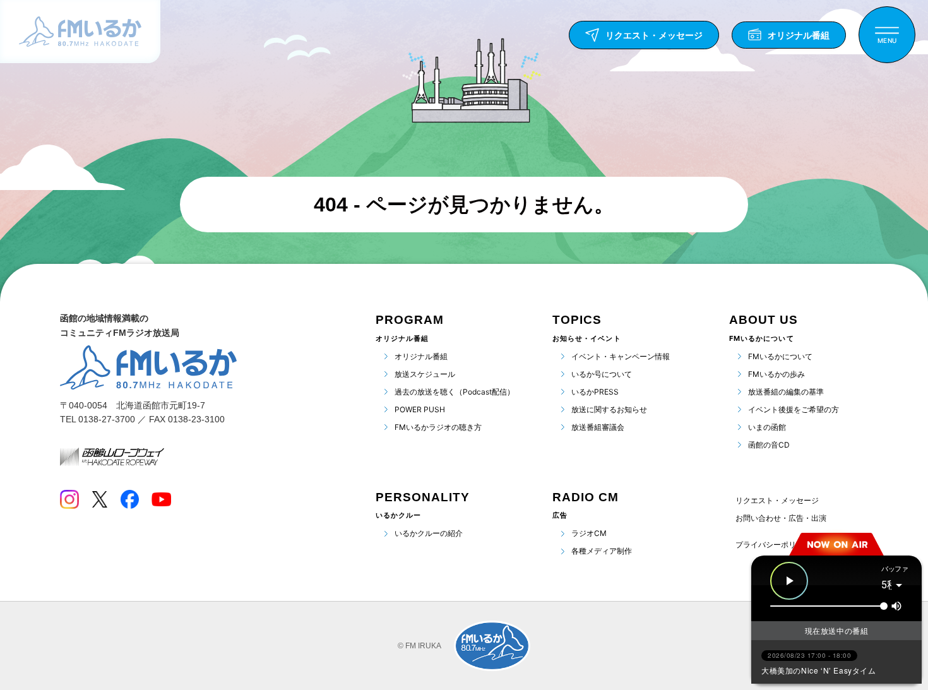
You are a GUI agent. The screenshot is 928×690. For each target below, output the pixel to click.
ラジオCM (589, 533)
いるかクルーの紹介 (429, 533)
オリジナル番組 (421, 356)
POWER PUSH (420, 409)
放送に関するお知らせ (609, 409)
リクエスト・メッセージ (777, 500)
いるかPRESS (595, 391)
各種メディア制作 (601, 551)
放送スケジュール (425, 374)
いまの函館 (767, 427)
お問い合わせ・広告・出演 (780, 518)
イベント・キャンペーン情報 (620, 356)
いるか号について (601, 374)
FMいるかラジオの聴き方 (438, 427)
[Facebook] (129, 499)
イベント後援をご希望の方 (793, 409)
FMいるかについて (780, 356)
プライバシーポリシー (773, 544)
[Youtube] (161, 499)
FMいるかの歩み (776, 374)
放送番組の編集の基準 (786, 391)
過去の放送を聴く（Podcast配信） (455, 391)
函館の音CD (769, 444)
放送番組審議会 (597, 427)
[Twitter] (99, 499)
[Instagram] (69, 499)
